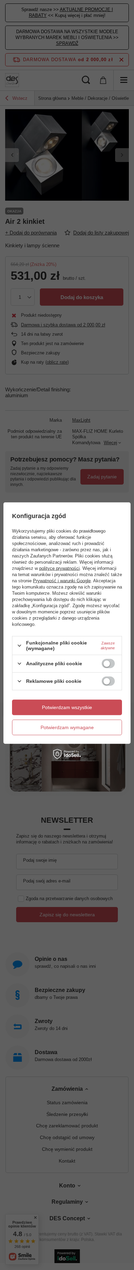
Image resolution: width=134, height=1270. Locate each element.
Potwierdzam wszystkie (67, 707)
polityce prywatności (59, 568)
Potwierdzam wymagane (67, 727)
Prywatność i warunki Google (62, 580)
